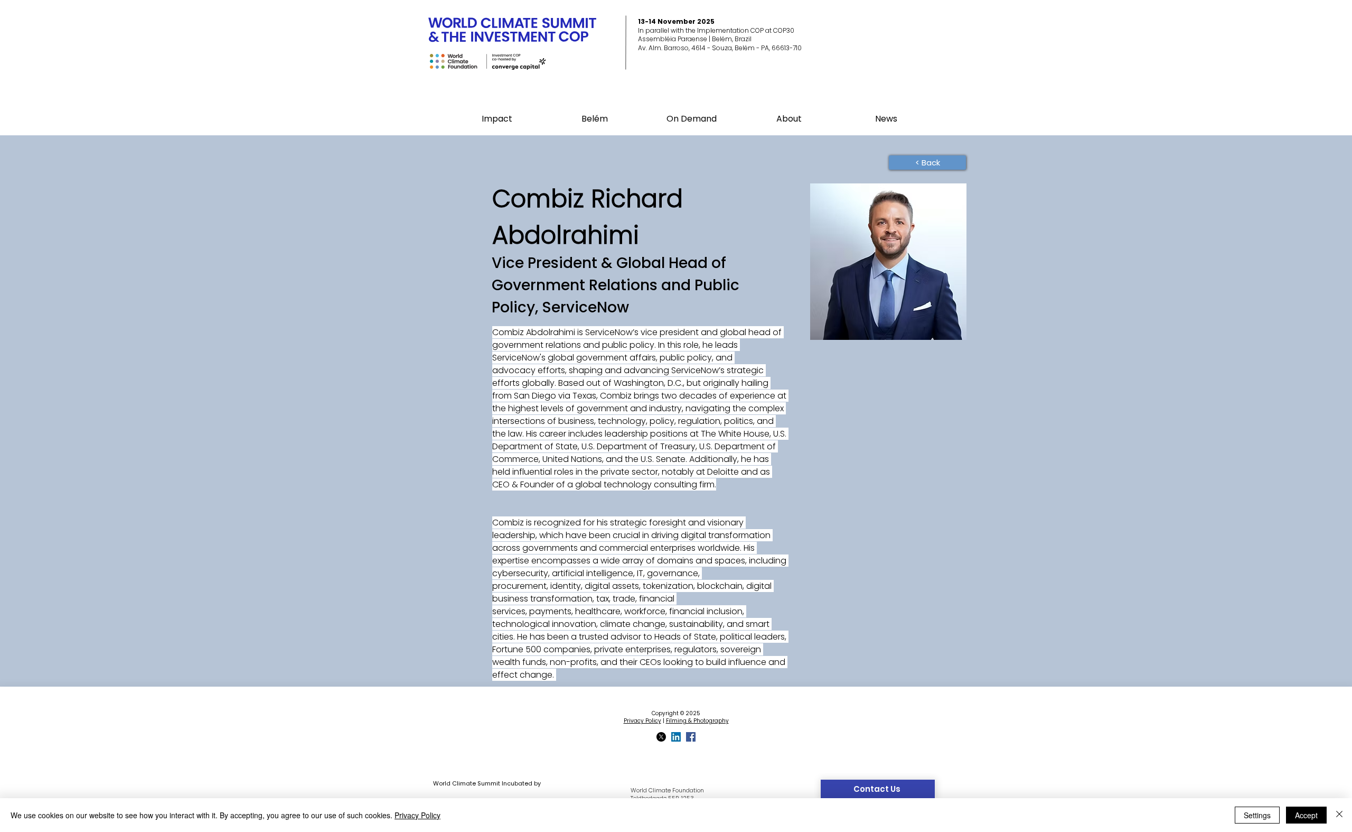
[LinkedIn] (676, 737)
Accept (1306, 815)
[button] (594, 119)
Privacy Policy (642, 721)
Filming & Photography (697, 721)
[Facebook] (691, 737)
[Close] (1339, 815)
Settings (1257, 815)
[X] (661, 737)
